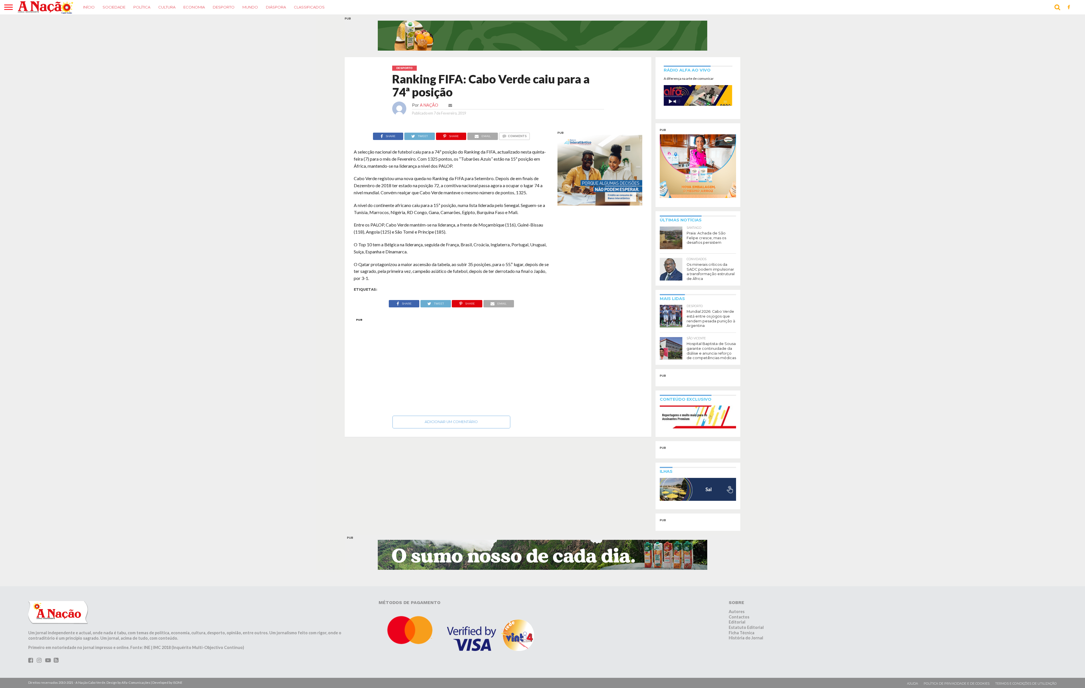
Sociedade (114, 7)
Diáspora (276, 7)
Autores (737, 611)
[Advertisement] (451, 365)
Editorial (737, 622)
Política (141, 7)
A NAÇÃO (429, 105)
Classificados (309, 7)
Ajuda (912, 683)
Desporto (224, 7)
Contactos (739, 616)
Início (89, 7)
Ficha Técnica (741, 632)
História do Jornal (746, 637)
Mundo (250, 7)
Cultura (166, 7)
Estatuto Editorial (746, 627)
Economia (194, 7)
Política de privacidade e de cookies (956, 683)
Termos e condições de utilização (1026, 683)
